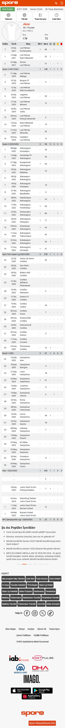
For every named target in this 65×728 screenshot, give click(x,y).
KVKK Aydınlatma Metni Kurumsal (33, 641)
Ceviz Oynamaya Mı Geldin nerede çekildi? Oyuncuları (31, 532)
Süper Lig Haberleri (10, 591)
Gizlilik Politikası (41, 635)
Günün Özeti (36, 9)
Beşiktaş (5, 598)
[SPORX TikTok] (50, 613)
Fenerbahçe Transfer (50, 598)
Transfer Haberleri (18, 585)
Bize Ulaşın (11, 629)
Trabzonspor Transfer (27, 604)
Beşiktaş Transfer (9, 604)
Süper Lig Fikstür (46, 585)
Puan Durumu (42, 579)
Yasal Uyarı (54, 629)
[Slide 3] (35, 564)
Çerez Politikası (23, 635)
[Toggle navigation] (62, 3)
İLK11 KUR (22, 9)
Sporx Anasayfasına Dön (42, 723)
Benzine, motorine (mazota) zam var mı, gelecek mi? (30, 536)
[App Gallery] (32, 696)
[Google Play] (42, 690)
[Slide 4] (40, 564)
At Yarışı (5, 585)
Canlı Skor (30, 579)
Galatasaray (39, 591)
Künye (22, 629)
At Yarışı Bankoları (54, 9)
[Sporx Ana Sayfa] (10, 3)
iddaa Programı (25, 591)
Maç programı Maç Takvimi (13, 579)
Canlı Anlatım (55, 579)
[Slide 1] (24, 564)
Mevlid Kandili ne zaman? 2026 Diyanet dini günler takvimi (33, 548)
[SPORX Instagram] (34, 613)
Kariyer (31, 629)
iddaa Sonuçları (53, 604)
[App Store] (21, 690)
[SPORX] (32, 713)
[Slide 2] (30, 564)
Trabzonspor (16, 598)
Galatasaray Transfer (31, 598)
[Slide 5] (46, 564)
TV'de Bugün (32, 585)
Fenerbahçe (50, 591)
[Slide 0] (19, 564)
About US (41, 629)
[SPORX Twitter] (42, 613)
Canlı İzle (41, 604)
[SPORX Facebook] (27, 613)
